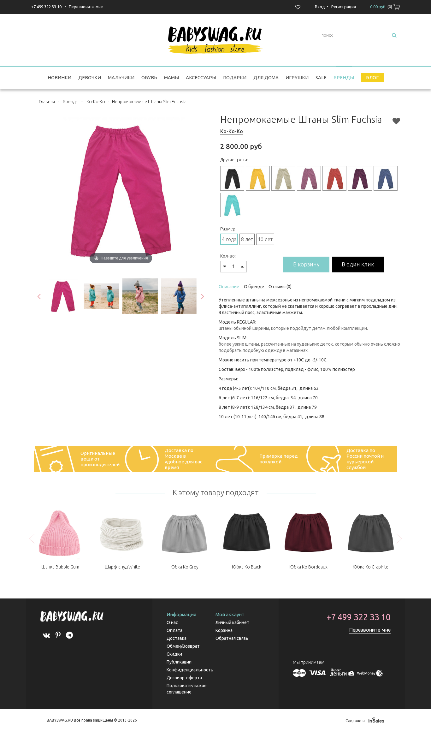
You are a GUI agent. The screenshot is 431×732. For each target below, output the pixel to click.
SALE (321, 77)
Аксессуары (201, 77)
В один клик (358, 264)
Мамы (171, 77)
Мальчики (121, 77)
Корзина (224, 630)
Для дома (266, 77)
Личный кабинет (232, 622)
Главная (47, 101)
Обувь (149, 77)
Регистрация (343, 6)
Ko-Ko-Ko (95, 101)
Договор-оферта (184, 677)
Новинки (59, 77)
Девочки (89, 77)
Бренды (344, 77)
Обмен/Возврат (183, 646)
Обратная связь (232, 638)
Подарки (234, 77)
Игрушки (297, 77)
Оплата (174, 630)
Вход (320, 6)
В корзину (306, 264)
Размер (227, 228)
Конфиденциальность (190, 669)
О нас (172, 622)
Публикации (179, 661)
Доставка (176, 638)
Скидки (174, 654)
